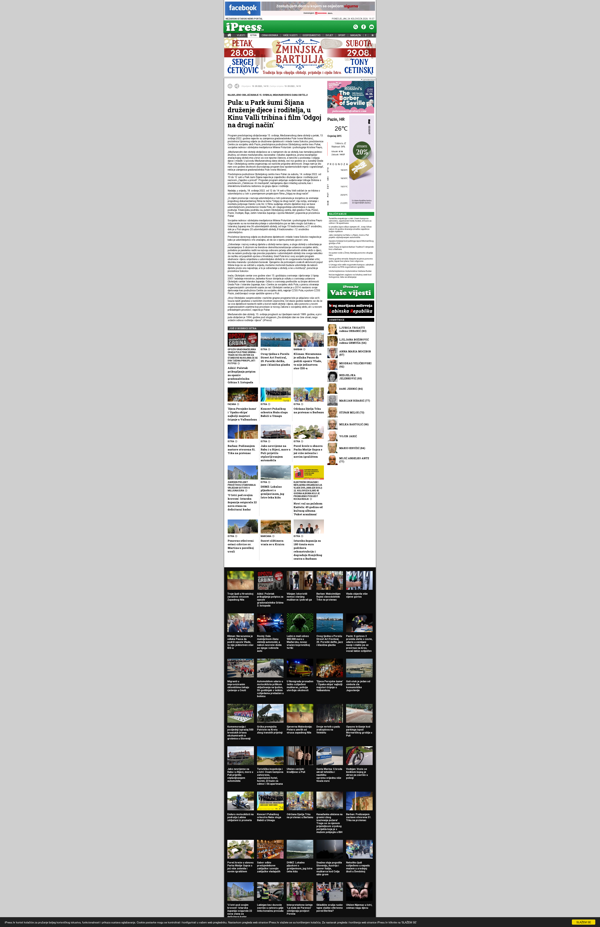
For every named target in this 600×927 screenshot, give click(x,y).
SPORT (341, 35)
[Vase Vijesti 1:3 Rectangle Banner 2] (350, 291)
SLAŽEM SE (583, 922)
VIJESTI (241, 35)
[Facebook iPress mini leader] (242, 9)
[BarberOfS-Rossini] (350, 97)
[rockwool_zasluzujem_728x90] (318, 9)
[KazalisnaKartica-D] (361, 162)
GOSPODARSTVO (311, 35)
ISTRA (253, 35)
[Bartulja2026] (300, 57)
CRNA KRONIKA (270, 35)
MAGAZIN (355, 35)
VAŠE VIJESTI (290, 35)
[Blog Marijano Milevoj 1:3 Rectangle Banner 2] (350, 309)
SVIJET (329, 35)
